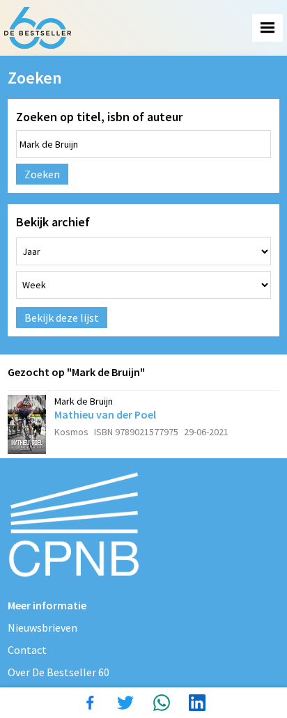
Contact (27, 650)
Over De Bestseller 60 (58, 672)
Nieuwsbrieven (42, 627)
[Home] (37, 28)
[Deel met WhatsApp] (161, 702)
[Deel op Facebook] (89, 702)
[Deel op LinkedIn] (197, 702)
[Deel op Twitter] (125, 702)
